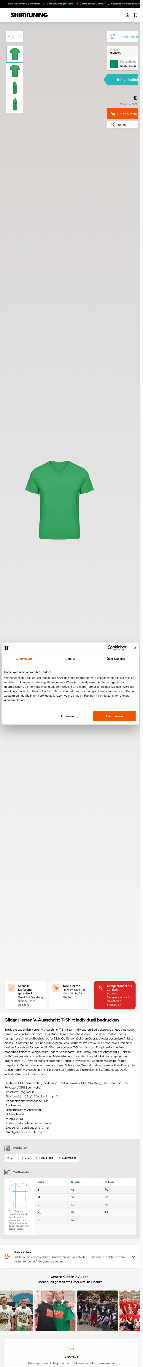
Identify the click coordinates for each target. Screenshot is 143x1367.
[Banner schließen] (134, 648)
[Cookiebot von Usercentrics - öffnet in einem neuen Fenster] (110, 648)
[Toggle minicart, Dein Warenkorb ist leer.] (135, 15)
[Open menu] (5, 15)
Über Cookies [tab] (116, 658)
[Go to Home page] (29, 15)
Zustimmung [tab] (24, 658)
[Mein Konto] (127, 15)
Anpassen (67, 716)
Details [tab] (70, 658)
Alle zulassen (114, 716)
